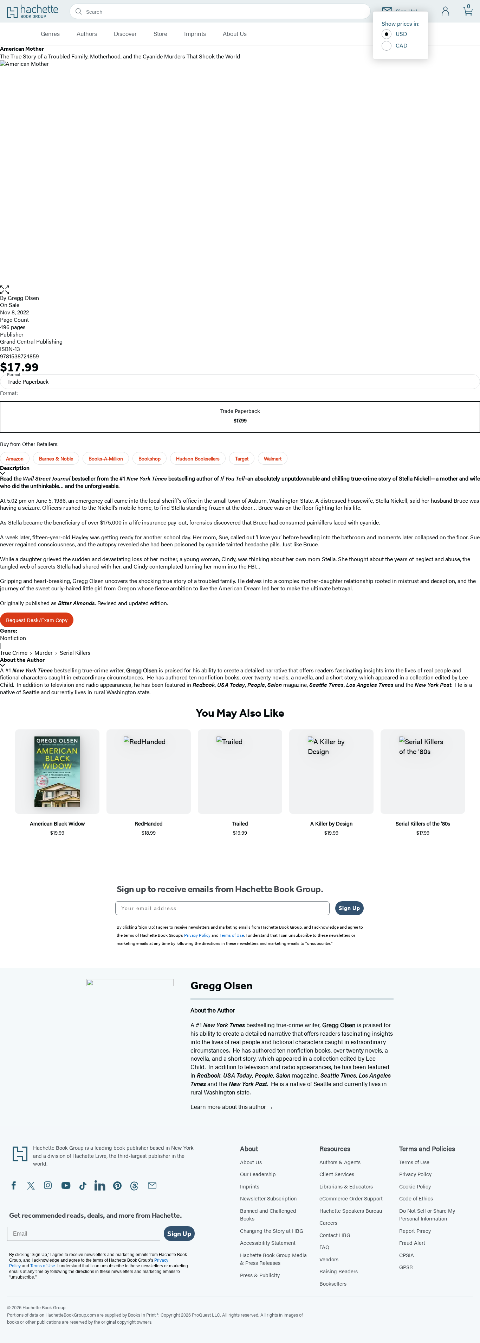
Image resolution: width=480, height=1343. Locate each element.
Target (241, 458)
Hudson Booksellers (198, 458)
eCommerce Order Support (351, 1198)
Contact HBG (334, 1234)
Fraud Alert (412, 1242)
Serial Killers (75, 652)
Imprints (195, 34)
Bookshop (149, 458)
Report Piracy (415, 1230)
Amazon (15, 458)
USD (401, 34)
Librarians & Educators (346, 1186)
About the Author (22, 660)
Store (160, 34)
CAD (402, 45)
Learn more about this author (228, 1106)
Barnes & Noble (56, 458)
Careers (328, 1222)
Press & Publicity (260, 1275)
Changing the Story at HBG (271, 1230)
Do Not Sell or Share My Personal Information (427, 1214)
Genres (50, 34)
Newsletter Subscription (268, 1198)
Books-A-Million (106, 458)
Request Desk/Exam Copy (36, 619)
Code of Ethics (416, 1198)
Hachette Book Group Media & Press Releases (273, 1259)
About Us (235, 34)
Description (15, 468)
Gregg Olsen (23, 298)
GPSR (406, 1266)
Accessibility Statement (268, 1242)
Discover (125, 34)
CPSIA (406, 1255)
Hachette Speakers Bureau (350, 1210)
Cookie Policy (415, 1186)
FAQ (324, 1246)
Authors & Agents (340, 1162)
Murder (43, 652)
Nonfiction (13, 638)
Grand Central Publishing (31, 341)
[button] (240, 289)
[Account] (446, 11)
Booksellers (332, 1283)
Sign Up (349, 908)
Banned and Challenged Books (268, 1214)
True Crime (13, 652)
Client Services (336, 1174)
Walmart (272, 458)
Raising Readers (338, 1271)
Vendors (328, 1259)
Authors (87, 34)
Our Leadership (258, 1174)
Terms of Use (414, 1162)
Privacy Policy (415, 1174)
